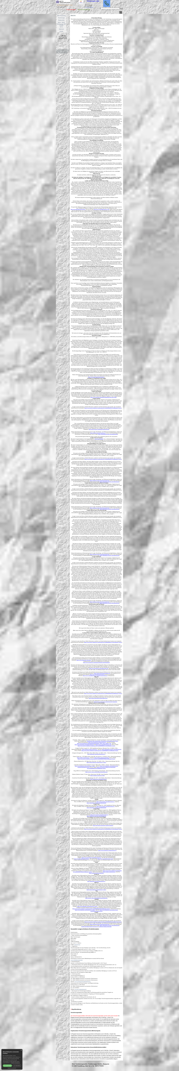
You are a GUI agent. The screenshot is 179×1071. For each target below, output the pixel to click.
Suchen (121, 8)
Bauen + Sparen (61, 22)
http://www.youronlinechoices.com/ (101, 209)
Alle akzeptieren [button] (7, 1065)
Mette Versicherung (61, 15)
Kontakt (61, 31)
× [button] (21, 1050)
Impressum (61, 29)
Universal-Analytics (99, 438)
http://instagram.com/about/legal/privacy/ (96, 754)
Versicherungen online (93, 1)
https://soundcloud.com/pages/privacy (98, 779)
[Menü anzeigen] (121, 12)
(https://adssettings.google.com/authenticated (108, 434)
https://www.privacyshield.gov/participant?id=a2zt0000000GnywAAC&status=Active (103, 642)
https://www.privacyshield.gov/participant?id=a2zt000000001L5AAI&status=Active (103, 408)
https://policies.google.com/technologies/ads (99, 480)
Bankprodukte (61, 20)
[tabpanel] (90, 5)
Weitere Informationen (15, 1062)
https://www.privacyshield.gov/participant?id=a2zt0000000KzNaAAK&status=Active (103, 693)
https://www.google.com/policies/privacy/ (105, 801)
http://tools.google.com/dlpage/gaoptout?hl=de (99, 429)
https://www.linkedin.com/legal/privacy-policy (85, 766)
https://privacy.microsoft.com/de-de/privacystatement (105, 701)
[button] (106, 3)
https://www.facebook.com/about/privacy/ (97, 742)
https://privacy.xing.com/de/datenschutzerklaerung (96, 772)
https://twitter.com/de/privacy (83, 757)
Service (61, 26)
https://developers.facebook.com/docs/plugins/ (103, 825)
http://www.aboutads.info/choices (97, 674)
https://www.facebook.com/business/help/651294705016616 (96, 662)
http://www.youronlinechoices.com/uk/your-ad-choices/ (95, 675)
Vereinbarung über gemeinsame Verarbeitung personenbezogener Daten (102, 741)
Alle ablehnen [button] (17, 1065)
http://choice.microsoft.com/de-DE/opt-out (98, 698)
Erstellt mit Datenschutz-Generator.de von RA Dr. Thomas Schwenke (96, 926)
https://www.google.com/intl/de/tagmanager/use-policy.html (103, 397)
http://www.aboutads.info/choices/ (78, 209)
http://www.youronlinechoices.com (103, 744)
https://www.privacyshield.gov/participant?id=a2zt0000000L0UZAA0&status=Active (101, 768)
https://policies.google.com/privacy (98, 433)
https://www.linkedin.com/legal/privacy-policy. (87, 906)
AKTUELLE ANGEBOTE (89, 7)
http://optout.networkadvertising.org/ (102, 673)
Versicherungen (61, 17)
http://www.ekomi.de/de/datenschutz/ (96, 377)
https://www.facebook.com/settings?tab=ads (98, 668)
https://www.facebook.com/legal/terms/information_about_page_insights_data (94, 743)
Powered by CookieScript (12, 1068)
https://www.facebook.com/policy (83, 660)
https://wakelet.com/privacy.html (97, 775)
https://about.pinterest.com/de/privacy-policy (96, 762)
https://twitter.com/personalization (101, 757)
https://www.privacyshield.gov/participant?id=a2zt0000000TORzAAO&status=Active (96, 758)
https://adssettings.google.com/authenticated (111, 749)
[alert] (11, 1059)
